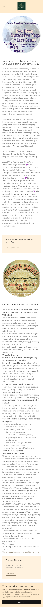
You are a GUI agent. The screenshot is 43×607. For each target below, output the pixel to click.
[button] (5, 6)
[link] (22, 6)
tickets (10, 573)
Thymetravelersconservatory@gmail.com (20, 552)
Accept (21, 602)
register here (14, 248)
